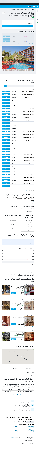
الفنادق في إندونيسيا (31, 429)
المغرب (28, 9)
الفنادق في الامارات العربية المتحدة (13, 429)
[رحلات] (37, 20)
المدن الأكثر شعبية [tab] (23, 421)
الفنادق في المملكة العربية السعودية (29, 427)
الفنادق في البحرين (31, 430)
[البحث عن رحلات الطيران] (37, 9)
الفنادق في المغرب (31, 426)
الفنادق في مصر (15, 430)
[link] (27, 295)
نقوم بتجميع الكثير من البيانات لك (28, 441)
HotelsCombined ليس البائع (28, 440)
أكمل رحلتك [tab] (17, 421)
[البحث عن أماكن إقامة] (37, 11)
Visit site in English (13, 3)
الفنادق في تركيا (15, 427)
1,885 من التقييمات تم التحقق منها (24, 17)
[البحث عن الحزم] (37, 15)
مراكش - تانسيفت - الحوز (21, 9)
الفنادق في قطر (15, 426)
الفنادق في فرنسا (31, 431)
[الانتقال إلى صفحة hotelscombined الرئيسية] (32, 6)
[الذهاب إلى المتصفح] (37, 17)
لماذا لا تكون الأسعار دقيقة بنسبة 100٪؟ (27, 443)
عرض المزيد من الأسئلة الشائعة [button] (17, 394)
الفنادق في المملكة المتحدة (14, 431)
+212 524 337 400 (31, 16)
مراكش (14, 9)
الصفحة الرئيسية (32, 9)
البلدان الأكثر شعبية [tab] (30, 421)
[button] (1, 4)
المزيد (33, 201)
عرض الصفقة (13, 293)
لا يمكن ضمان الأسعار (13, 437)
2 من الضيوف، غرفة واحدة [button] (29, 23)
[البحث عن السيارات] (37, 13)
